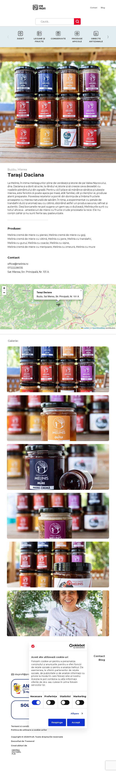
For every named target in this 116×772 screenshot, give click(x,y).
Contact (93, 7)
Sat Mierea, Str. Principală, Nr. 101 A (28, 271)
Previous (7, 36)
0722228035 (15, 267)
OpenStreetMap (98, 328)
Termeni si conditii (20, 726)
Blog (103, 7)
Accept (76, 722)
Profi (31, 737)
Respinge (57, 722)
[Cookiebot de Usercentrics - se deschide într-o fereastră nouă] (71, 646)
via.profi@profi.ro (13, 674)
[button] (58, 304)
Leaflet (86, 328)
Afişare (75, 713)
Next (108, 36)
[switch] (50, 702)
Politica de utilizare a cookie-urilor (29, 730)
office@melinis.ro (18, 263)
